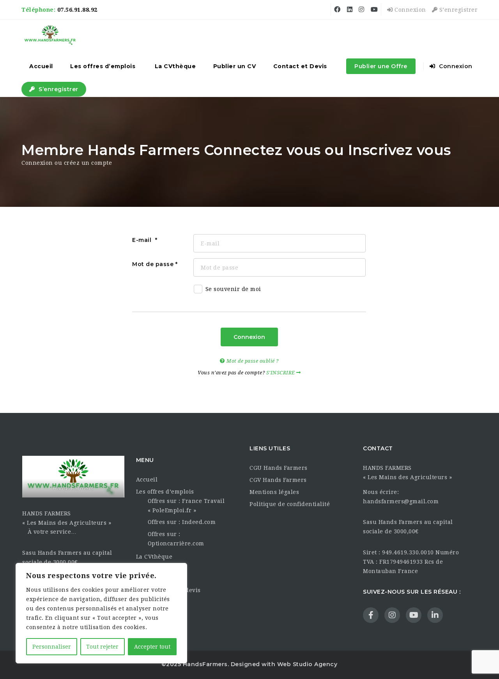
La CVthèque (175, 66)
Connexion (409, 10)
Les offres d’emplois (102, 66)
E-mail (142, 239)
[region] (101, 613)
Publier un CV (234, 66)
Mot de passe (152, 264)
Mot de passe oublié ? (252, 361)
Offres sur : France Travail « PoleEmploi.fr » (186, 505)
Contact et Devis (300, 66)
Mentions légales (274, 492)
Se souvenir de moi (233, 289)
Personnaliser (51, 647)
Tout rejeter (102, 647)
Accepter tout (152, 647)
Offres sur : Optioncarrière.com (176, 539)
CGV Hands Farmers (278, 480)
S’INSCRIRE (281, 373)
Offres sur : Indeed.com (182, 522)
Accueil (41, 66)
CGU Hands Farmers (279, 468)
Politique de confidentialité (290, 504)
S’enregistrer (457, 10)
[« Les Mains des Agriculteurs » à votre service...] (50, 35)
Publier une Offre (380, 66)
